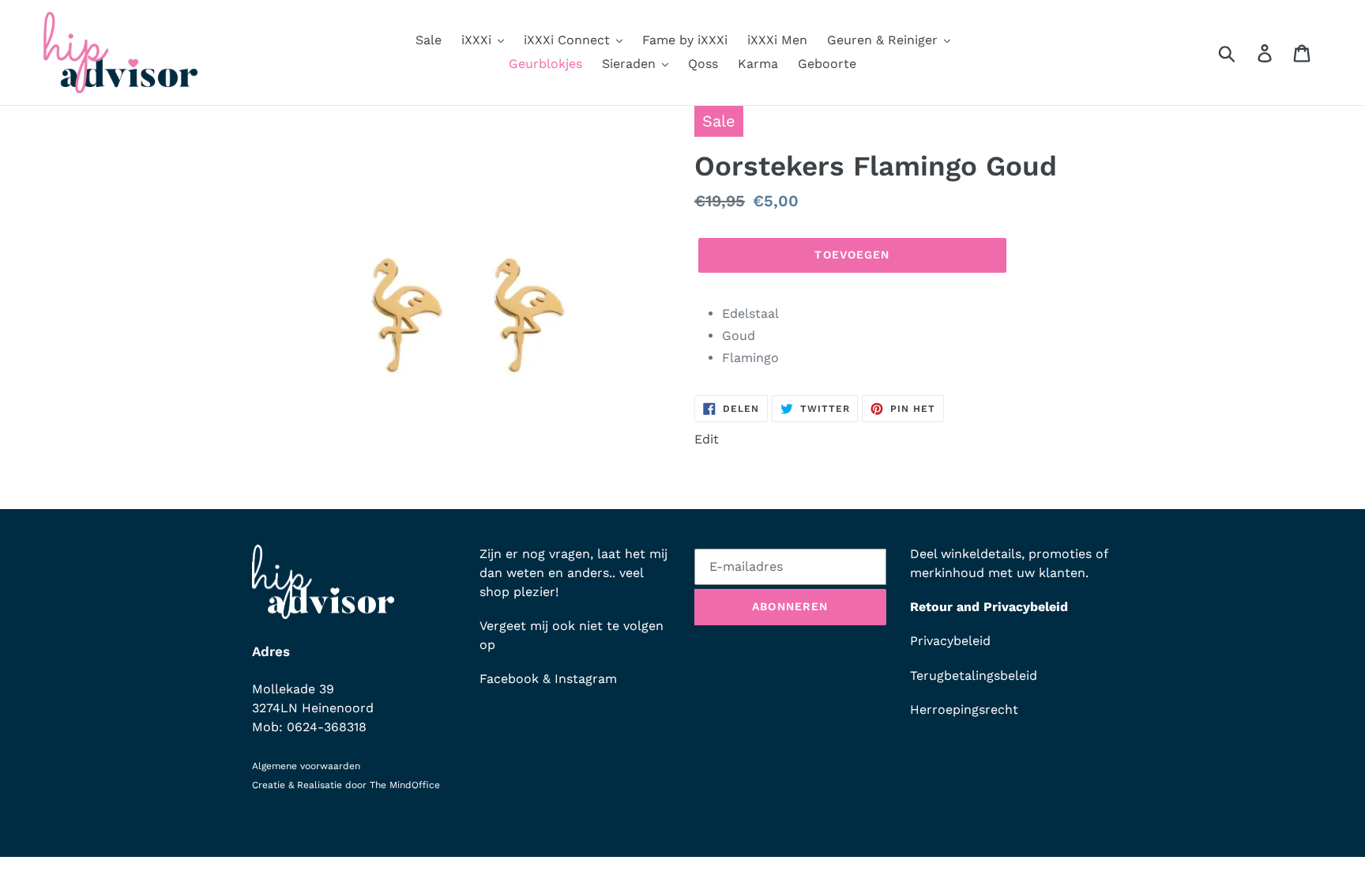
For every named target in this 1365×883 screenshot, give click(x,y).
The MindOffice (405, 785)
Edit (706, 439)
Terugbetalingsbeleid (973, 675)
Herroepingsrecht (964, 709)
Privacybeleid (950, 640)
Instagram (586, 678)
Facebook (509, 678)
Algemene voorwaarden (306, 766)
